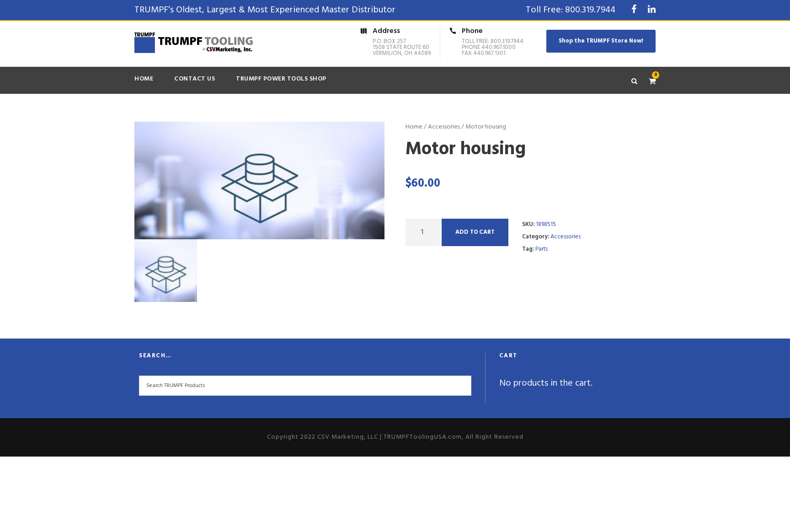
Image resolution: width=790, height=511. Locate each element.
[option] (259, 181)
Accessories (444, 127)
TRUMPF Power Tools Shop (281, 79)
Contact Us (194, 79)
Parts (541, 249)
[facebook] (633, 10)
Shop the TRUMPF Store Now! (601, 41)
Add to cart (475, 232)
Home (143, 79)
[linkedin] (652, 10)
